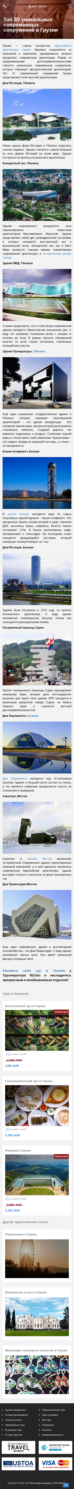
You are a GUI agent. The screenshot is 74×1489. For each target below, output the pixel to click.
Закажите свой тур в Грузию (34, 970)
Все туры (46, 1420)
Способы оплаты (13, 1420)
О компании (48, 1425)
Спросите (66, 1485)
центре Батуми (18, 514)
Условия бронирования (16, 1415)
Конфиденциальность (53, 1435)
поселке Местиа (39, 859)
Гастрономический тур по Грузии (28, 1081)
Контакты (46, 1430)
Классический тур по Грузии (25, 1006)
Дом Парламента (15, 778)
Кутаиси (32, 716)
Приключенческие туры (53, 1410)
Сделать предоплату (15, 1410)
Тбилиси (39, 351)
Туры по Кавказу (50, 1415)
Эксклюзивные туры (15, 1425)
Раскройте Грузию (18, 1150)
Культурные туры (13, 1430)
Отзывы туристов (13, 1435)
